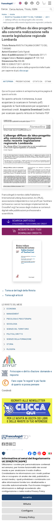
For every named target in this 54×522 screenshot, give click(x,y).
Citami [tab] (48, 81)
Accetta (27, 497)
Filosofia (11, 349)
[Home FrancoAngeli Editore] (9, 3)
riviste (12, 14)
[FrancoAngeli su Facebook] (3, 444)
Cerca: (4, 9)
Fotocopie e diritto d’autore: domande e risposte (31, 373)
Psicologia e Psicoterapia (19, 319)
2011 (47, 17)
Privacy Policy (27, 517)
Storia (10, 344)
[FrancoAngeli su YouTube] (14, 444)
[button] (19, 3)
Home (4, 14)
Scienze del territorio (18, 329)
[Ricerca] (51, 9)
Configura (27, 510)
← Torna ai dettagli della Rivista (18, 290)
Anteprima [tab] (8, 81)
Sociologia (12, 324)
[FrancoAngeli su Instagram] (10, 444)
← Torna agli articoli (12, 295)
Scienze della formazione (19, 339)
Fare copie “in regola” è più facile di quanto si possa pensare (28, 383)
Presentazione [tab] (23, 81)
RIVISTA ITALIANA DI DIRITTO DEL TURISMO (23, 17)
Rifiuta (27, 503)
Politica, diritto (15, 334)
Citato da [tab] (37, 81)
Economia (11, 309)
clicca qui (23, 70)
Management (13, 314)
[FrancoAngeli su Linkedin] (6, 444)
